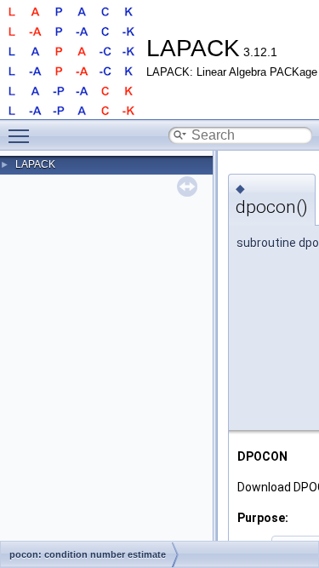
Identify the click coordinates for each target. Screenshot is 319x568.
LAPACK (35, 164)
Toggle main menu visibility (22, 135)
